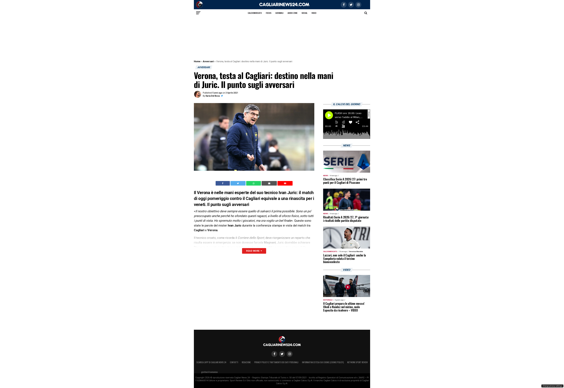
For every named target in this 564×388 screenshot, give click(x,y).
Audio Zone (292, 12)
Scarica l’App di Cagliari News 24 (211, 362)
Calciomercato (255, 12)
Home (197, 61)
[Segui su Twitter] (282, 354)
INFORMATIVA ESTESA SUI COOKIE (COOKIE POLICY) (323, 362)
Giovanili (279, 12)
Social (304, 12)
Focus (268, 12)
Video (314, 12)
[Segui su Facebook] (274, 354)
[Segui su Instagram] (290, 354)
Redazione (246, 362)
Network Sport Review (357, 362)
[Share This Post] (254, 183)
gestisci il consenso (209, 371)
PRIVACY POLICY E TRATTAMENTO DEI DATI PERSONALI (276, 362)
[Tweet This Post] (238, 183)
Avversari (208, 61)
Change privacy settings (552, 386)
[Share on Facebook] (223, 183)
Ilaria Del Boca (213, 96)
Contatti (234, 362)
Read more (253, 251)
